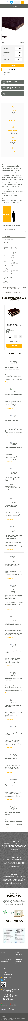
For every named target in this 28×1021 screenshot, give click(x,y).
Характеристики (10, 229)
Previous (2, 912)
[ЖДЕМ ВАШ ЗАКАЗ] (22, 2)
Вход (18, 2)
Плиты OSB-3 (18, 961)
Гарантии (3, 968)
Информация (9, 232)
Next (26, 912)
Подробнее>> (9, 382)
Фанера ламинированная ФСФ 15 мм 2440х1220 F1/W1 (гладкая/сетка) (14, 291)
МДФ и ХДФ (18, 959)
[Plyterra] (8, 912)
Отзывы (7, 236)
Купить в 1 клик (12, 69)
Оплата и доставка (6, 959)
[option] (14, 328)
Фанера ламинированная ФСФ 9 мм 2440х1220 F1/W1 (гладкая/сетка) (14, 288)
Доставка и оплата (8, 239)
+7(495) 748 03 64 (15, 2)
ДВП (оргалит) (19, 957)
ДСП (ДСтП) (18, 954)
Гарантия (5, 242)
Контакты (3, 963)
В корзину (13, 65)
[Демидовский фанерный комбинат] (19, 913)
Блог (2, 957)
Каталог (3, 952)
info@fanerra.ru (7, 977)
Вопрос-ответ (4, 961)
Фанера (17, 952)
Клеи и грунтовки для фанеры (21, 964)
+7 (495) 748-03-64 (8, 972)
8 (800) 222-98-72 (7, 975)
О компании (4, 954)
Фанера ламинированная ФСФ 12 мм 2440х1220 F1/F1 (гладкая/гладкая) (14, 326)
